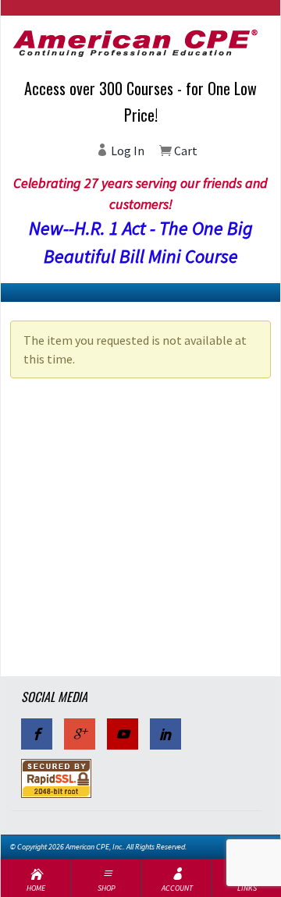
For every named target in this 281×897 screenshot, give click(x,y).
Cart (184, 150)
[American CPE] (140, 42)
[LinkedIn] (165, 734)
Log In (126, 150)
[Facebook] (36, 734)
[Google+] (79, 734)
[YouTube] (122, 734)
